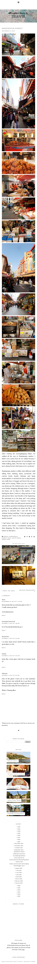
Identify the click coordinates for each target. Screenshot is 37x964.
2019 (19, 833)
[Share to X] (24, 536)
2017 (19, 837)
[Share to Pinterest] (29, 536)
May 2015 (19, 874)
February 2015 (19, 881)
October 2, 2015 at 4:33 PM (11, 638)
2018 (19, 835)
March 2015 (19, 878)
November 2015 (19, 845)
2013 (19, 887)
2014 (19, 885)
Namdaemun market (19, 851)
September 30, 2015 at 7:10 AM (12, 601)
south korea (16, 538)
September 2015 (19, 849)
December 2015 (19, 843)
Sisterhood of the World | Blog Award (19, 859)
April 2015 (19, 876)
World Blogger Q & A (19, 865)
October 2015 (19, 847)
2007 (19, 896)
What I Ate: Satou (13, 787)
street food (6, 539)
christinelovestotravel (8, 621)
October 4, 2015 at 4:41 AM (11, 655)
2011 (19, 892)
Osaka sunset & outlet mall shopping (19, 863)
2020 (19, 831)
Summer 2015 (19, 861)
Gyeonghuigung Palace (19, 855)
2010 (19, 894)
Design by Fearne (29, 961)
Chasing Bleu (11, 690)
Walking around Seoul (27, 590)
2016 (19, 839)
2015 (19, 841)
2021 (19, 829)
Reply (4, 615)
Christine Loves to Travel (14, 961)
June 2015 (19, 872)
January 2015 (19, 883)
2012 (19, 889)
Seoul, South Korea (19, 857)
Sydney (4, 654)
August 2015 (19, 868)
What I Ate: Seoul (9, 590)
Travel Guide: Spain (14, 800)
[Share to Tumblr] (31, 536)
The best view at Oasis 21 (16, 774)
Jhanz (3, 599)
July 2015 (19, 870)
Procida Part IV (13, 760)
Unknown (4, 673)
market (5, 536)
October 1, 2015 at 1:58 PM (11, 623)
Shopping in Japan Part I (16, 813)
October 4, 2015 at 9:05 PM (11, 675)
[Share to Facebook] (27, 536)
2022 (19, 826)
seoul (10, 538)
